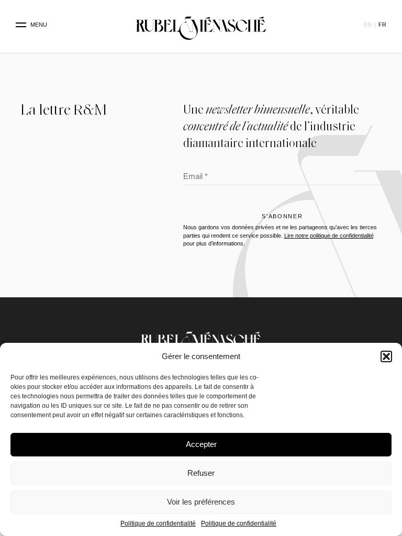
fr (382, 24)
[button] (386, 356)
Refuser (201, 472)
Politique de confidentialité (158, 523)
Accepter (201, 444)
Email (195, 177)
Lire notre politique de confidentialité (329, 235)
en (368, 24)
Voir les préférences (201, 501)
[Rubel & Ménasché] (201, 25)
